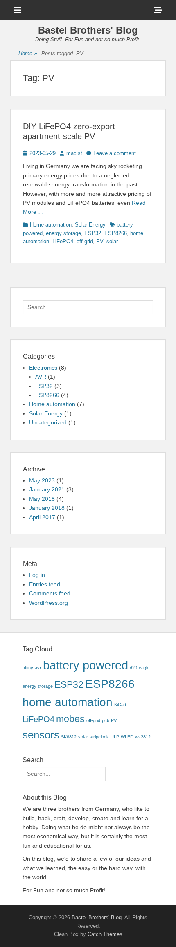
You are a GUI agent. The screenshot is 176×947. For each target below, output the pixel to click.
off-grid (85, 241)
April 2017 (42, 517)
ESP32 (92, 233)
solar (112, 241)
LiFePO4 (62, 241)
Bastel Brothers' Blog (88, 30)
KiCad (120, 704)
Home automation (51, 225)
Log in (37, 575)
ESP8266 (115, 233)
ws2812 (143, 736)
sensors (41, 735)
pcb (105, 720)
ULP (115, 736)
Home (27, 53)
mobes (70, 719)
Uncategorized (48, 422)
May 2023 (42, 480)
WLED (127, 736)
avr (38, 667)
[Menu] (17, 10)
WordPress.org (48, 602)
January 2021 (47, 489)
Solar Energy (90, 225)
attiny (28, 667)
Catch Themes (105, 934)
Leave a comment (114, 153)
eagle (144, 667)
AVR (40, 376)
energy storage (63, 233)
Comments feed (49, 593)
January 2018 (47, 508)
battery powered (85, 665)
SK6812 (69, 736)
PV (99, 241)
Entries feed (44, 584)
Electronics (43, 367)
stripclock (99, 736)
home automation (68, 702)
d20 (133, 667)
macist (74, 153)
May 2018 (42, 499)
